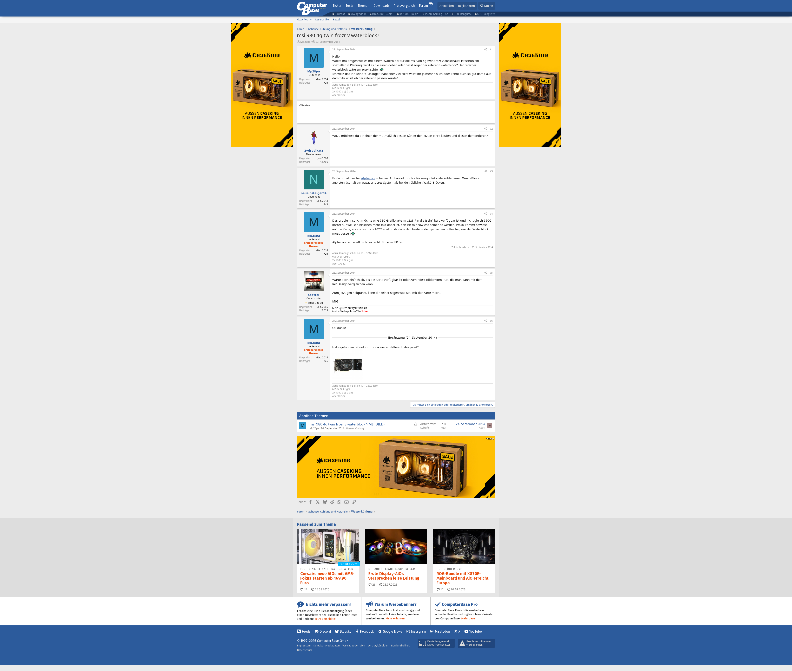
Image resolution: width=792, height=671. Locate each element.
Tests (349, 6)
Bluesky (345, 631)
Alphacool (368, 178)
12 (442, 589)
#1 (491, 49)
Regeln (337, 19)
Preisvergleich (404, 6)
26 (373, 584)
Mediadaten (332, 645)
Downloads (381, 6)
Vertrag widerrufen (353, 645)
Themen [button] (363, 6)
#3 (491, 171)
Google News (392, 631)
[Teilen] (485, 49)
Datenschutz (304, 650)
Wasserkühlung (355, 428)
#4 (491, 213)
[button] (311, 20)
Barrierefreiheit (400, 645)
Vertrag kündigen (378, 645)
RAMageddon (358, 13)
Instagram (418, 631)
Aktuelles (302, 19)
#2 (491, 128)
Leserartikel (322, 19)
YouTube (475, 631)
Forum (423, 6)
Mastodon (442, 631)
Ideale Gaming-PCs (436, 13)
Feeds (306, 631)
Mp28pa (305, 42)
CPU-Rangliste (486, 13)
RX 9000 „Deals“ (409, 13)
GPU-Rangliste (463, 13)
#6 (491, 321)
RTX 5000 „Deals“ (383, 13)
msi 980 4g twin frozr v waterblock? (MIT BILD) (347, 424)
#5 (491, 272)
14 (305, 589)
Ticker (337, 6)
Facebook (367, 631)
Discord (325, 631)
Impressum (304, 645)
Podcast (340, 13)
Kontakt (318, 645)
